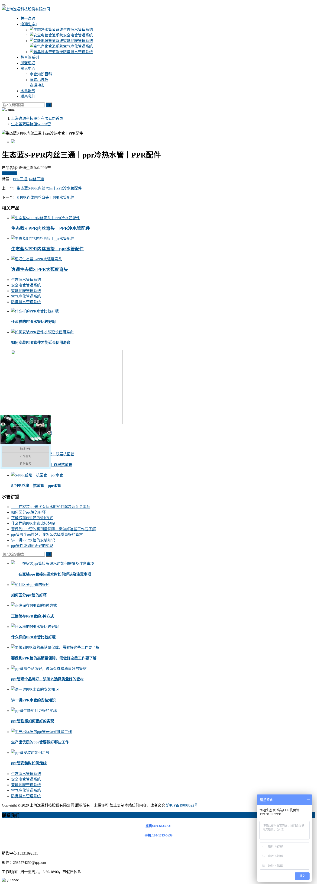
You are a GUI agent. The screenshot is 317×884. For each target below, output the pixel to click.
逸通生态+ (28, 24)
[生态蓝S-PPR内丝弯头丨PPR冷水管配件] (45, 218)
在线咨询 (9, 173)
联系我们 (27, 96)
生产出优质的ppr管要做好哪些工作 (40, 742)
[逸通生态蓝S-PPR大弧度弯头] (36, 259)
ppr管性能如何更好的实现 (32, 546)
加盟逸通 (27, 63)
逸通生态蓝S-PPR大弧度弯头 (39, 269)
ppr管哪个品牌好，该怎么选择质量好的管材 (47, 535)
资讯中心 (27, 69)
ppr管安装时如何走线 (29, 763)
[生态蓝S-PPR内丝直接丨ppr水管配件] (42, 239)
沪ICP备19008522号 (182, 805)
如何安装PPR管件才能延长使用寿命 (41, 342)
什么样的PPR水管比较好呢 (33, 322)
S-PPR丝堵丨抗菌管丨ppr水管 (36, 486)
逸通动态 (37, 85)
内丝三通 (36, 179)
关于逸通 (27, 18)
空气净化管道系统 (78, 46)
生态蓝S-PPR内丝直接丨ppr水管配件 (47, 248)
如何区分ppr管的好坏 (28, 512)
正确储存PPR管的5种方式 (32, 518)
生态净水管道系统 (78, 30)
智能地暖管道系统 (78, 41)
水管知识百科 (41, 74)
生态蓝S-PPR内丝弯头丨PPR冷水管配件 (49, 188)
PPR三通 (20, 179)
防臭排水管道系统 (78, 52)
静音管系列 (29, 57)
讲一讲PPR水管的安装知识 (33, 540)
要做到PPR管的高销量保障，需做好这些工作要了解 (53, 529)
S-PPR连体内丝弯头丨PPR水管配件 (45, 197)
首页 (37, 118)
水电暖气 (27, 91)
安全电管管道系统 (78, 35)
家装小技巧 (39, 80)
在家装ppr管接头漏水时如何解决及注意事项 (50, 507)
